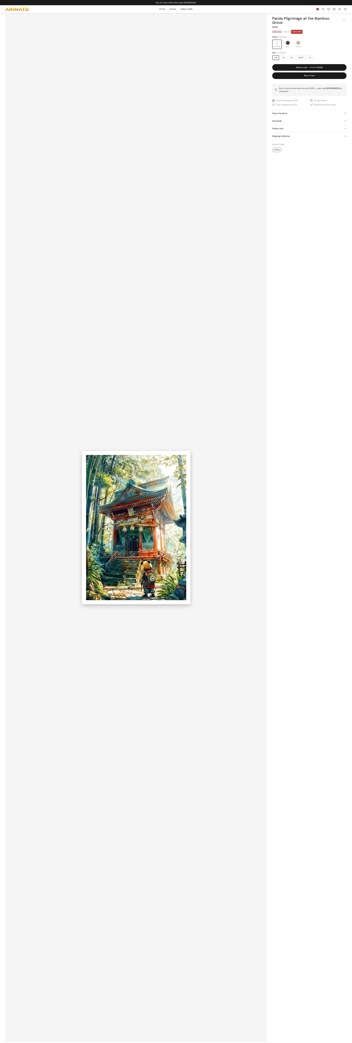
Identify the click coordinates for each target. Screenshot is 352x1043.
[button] (323, 9)
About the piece (279, 113)
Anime (275, 27)
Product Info (277, 128)
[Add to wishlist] (344, 21)
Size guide (277, 121)
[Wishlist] (328, 9)
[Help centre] (334, 9)
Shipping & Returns (281, 136)
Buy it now (309, 75)
